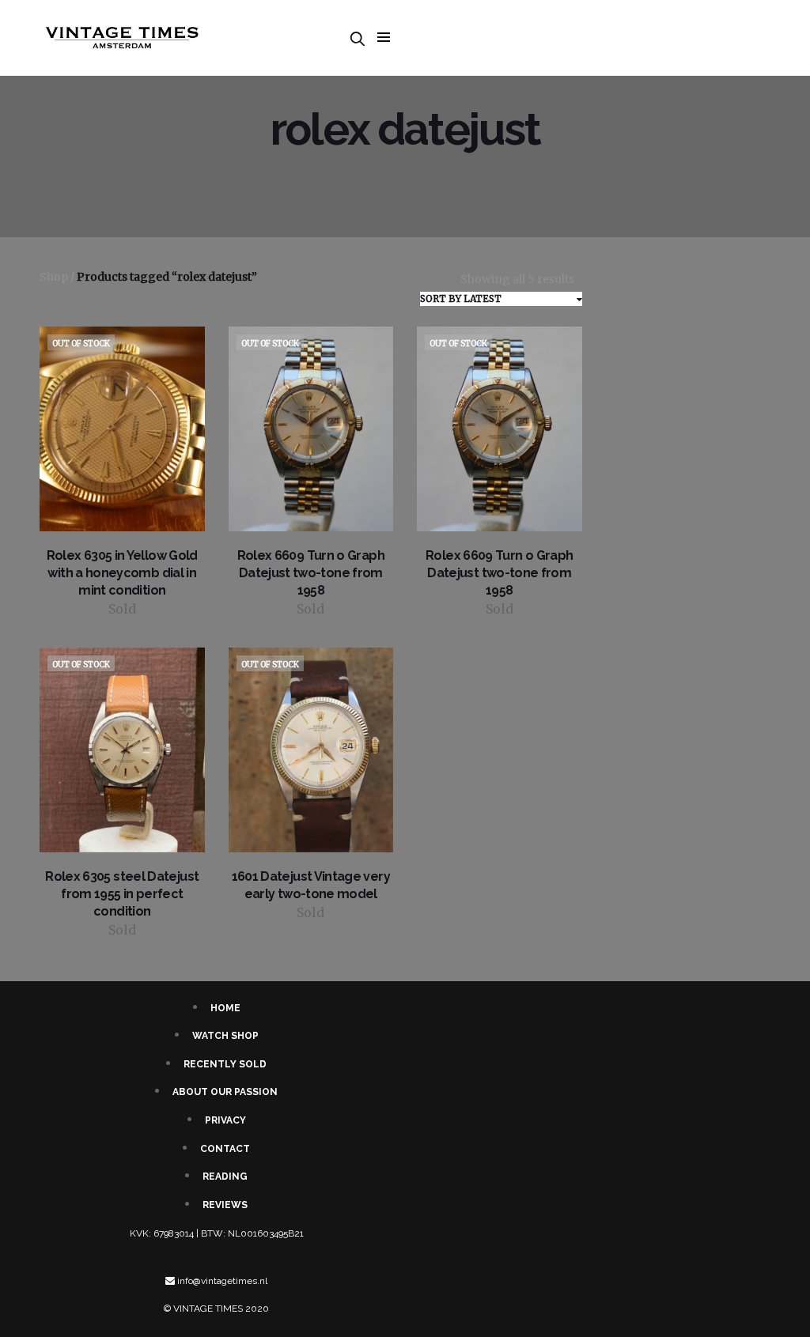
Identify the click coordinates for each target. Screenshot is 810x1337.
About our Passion (225, 1091)
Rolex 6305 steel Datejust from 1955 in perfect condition (122, 894)
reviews (225, 1204)
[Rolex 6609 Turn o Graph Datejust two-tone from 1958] (311, 429)
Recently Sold (225, 1064)
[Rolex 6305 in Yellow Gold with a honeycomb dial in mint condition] (122, 429)
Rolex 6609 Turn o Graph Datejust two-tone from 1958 (310, 573)
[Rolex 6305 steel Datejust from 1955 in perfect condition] (122, 750)
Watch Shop (225, 1035)
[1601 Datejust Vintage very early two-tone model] (311, 750)
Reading (225, 1176)
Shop (54, 277)
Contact (225, 1148)
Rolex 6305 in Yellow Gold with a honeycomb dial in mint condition (122, 573)
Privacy (225, 1120)
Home (225, 1008)
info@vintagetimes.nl (222, 1280)
